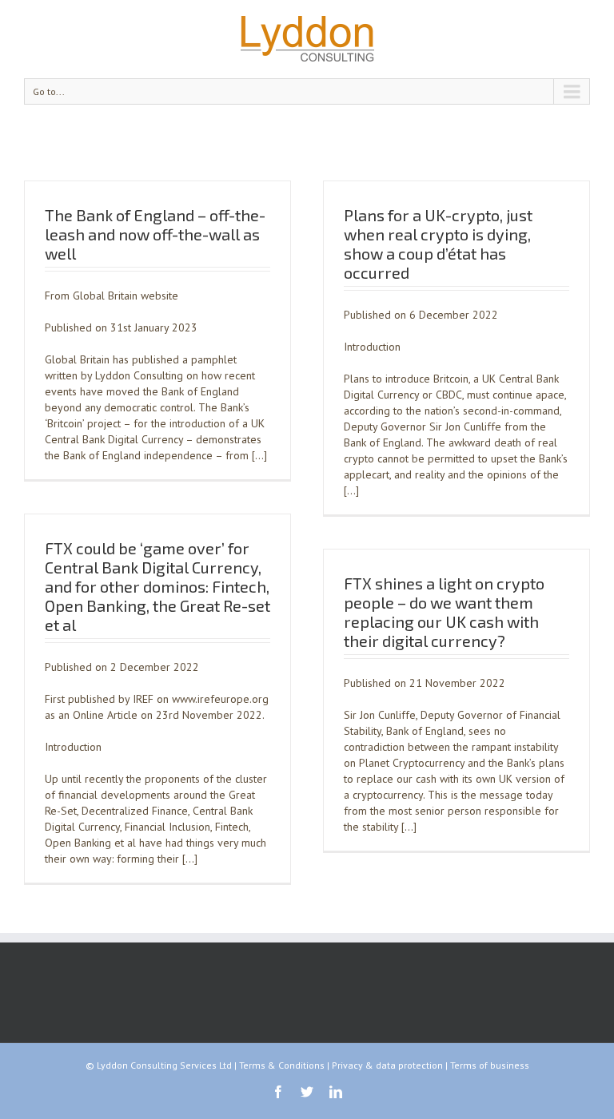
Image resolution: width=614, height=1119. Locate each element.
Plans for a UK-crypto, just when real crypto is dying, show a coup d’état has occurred (438, 243)
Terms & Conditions (282, 1065)
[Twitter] (307, 1091)
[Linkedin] (335, 1091)
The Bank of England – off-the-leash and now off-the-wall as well (155, 234)
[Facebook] (278, 1091)
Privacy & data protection (387, 1065)
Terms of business (489, 1065)
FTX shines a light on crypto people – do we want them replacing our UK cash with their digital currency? (444, 611)
